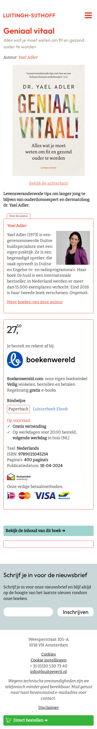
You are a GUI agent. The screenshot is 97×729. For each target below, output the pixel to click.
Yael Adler (28, 57)
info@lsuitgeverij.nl (48, 671)
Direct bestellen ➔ (30, 720)
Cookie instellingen (49, 660)
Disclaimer (48, 707)
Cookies (48, 654)
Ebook (62, 408)
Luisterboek (44, 408)
